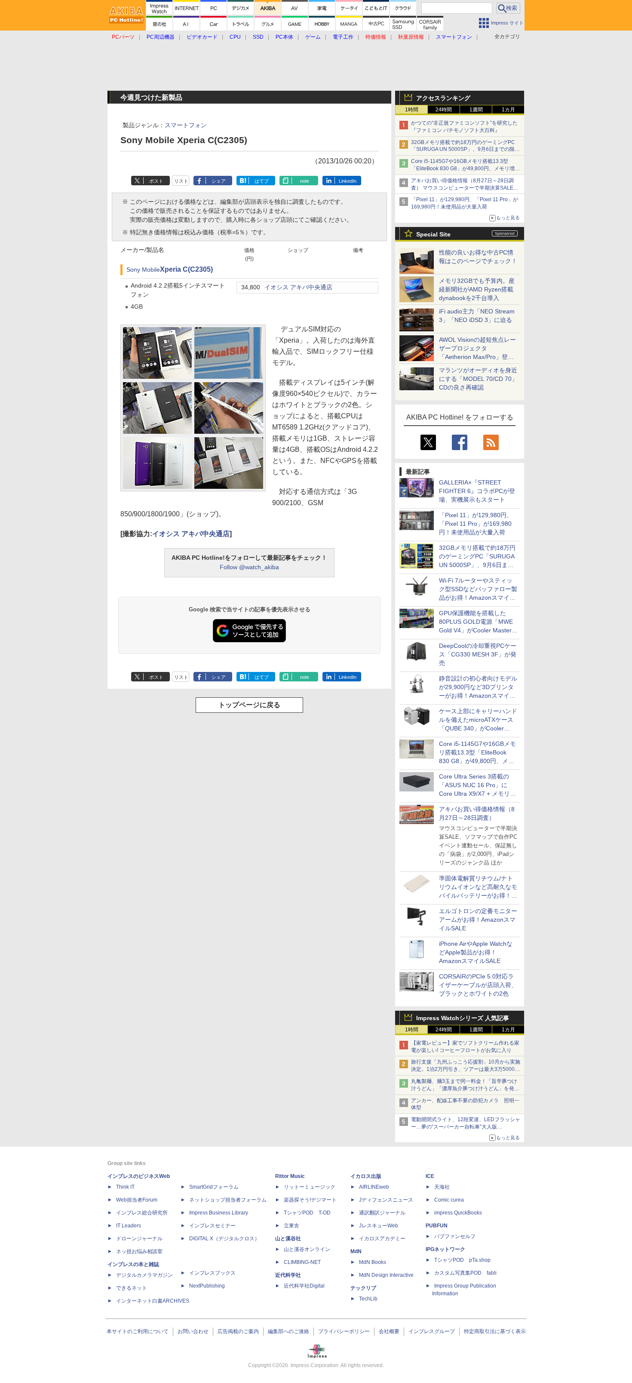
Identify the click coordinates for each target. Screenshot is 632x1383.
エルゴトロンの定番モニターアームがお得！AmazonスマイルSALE (478, 920)
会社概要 (389, 1331)
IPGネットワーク (445, 1249)
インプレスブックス (212, 1273)
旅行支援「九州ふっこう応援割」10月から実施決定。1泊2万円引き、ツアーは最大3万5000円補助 (465, 1069)
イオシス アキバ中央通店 (298, 287)
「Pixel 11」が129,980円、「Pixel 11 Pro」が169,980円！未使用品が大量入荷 (475, 524)
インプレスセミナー (212, 1226)
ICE (430, 1176)
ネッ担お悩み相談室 (139, 1251)
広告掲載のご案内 (238, 1331)
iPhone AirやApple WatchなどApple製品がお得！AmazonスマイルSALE (475, 952)
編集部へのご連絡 (288, 1331)
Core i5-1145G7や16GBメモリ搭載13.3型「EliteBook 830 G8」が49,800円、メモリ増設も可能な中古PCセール (465, 168)
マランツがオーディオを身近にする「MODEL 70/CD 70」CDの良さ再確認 (478, 379)
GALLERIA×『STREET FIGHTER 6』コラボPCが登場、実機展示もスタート (477, 491)
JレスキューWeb (378, 1226)
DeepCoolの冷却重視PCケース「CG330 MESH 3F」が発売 (477, 654)
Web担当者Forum (136, 1200)
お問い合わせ (193, 1331)
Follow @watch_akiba (249, 567)
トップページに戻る (249, 704)
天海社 (442, 1187)
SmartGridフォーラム (214, 1187)
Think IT (125, 1187)
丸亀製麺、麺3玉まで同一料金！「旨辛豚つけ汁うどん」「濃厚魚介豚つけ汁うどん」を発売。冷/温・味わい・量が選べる (464, 1088)
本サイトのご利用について (138, 1331)
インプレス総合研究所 (142, 1213)
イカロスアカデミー (382, 1239)
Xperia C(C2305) (186, 269)
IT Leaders (128, 1226)
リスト (181, 181)
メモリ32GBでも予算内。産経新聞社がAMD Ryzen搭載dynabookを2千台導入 (477, 289)
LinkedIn (347, 181)
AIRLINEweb (374, 1187)
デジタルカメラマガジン (144, 1275)
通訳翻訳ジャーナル (382, 1213)
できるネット (131, 1288)
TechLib (368, 1299)
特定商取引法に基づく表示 (495, 1331)
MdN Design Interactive (386, 1275)
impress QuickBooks (458, 1213)
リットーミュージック (309, 1187)
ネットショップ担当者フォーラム (228, 1200)
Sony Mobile (143, 270)
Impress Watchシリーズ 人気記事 (462, 1018)
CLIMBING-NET (302, 1262)
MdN (356, 1251)
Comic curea (449, 1200)
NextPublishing (207, 1286)
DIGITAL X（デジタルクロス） (224, 1239)
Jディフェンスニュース (386, 1200)
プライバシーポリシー (344, 1331)
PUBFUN (437, 1226)
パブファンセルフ (455, 1236)
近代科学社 (288, 1275)
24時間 (444, 110)
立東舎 (291, 1226)
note (304, 181)
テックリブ (363, 1288)
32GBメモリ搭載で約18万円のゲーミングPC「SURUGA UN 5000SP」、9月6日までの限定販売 (465, 149)
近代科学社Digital (304, 1286)
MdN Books (372, 1262)
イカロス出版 (365, 1176)
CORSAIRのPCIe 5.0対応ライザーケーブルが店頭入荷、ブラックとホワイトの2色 (478, 985)
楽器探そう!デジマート (310, 1200)
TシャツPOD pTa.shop (462, 1260)
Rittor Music (290, 1176)
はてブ (262, 181)
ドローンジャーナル (139, 1239)
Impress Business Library (218, 1213)
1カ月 (508, 110)
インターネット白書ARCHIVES (152, 1301)
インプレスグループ (431, 1331)
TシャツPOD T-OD (307, 1213)
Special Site (433, 234)
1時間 (411, 110)
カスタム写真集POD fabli (465, 1273)
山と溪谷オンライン (307, 1249)
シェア (219, 181)
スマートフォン (186, 125)
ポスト (156, 181)
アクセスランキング (443, 98)
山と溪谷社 (288, 1239)
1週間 (476, 110)
